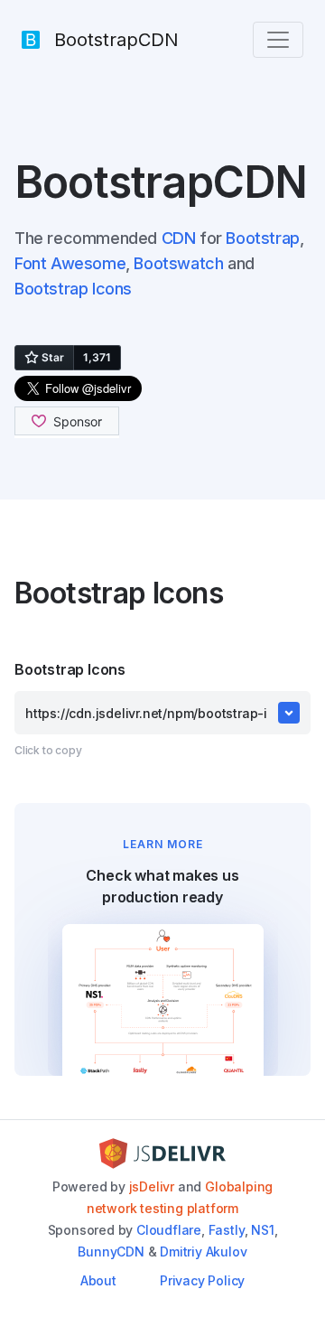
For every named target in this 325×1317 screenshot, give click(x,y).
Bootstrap (262, 238)
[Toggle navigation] (278, 40)
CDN (179, 238)
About (98, 1280)
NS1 (262, 1230)
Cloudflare (168, 1230)
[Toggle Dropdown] (289, 713)
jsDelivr (151, 1186)
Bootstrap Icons (73, 288)
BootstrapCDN (116, 40)
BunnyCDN (111, 1251)
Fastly (227, 1230)
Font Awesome (69, 263)
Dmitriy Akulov (203, 1251)
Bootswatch (178, 263)
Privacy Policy (202, 1280)
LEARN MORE (163, 844)
